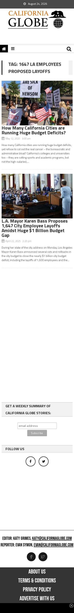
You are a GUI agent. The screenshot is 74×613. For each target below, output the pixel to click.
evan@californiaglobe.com (53, 545)
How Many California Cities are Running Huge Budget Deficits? (34, 130)
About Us (37, 571)
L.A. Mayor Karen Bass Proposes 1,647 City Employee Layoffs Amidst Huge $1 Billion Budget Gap (35, 228)
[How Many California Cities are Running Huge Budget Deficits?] (37, 103)
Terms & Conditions (37, 580)
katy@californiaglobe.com (52, 539)
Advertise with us (37, 598)
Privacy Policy (37, 589)
